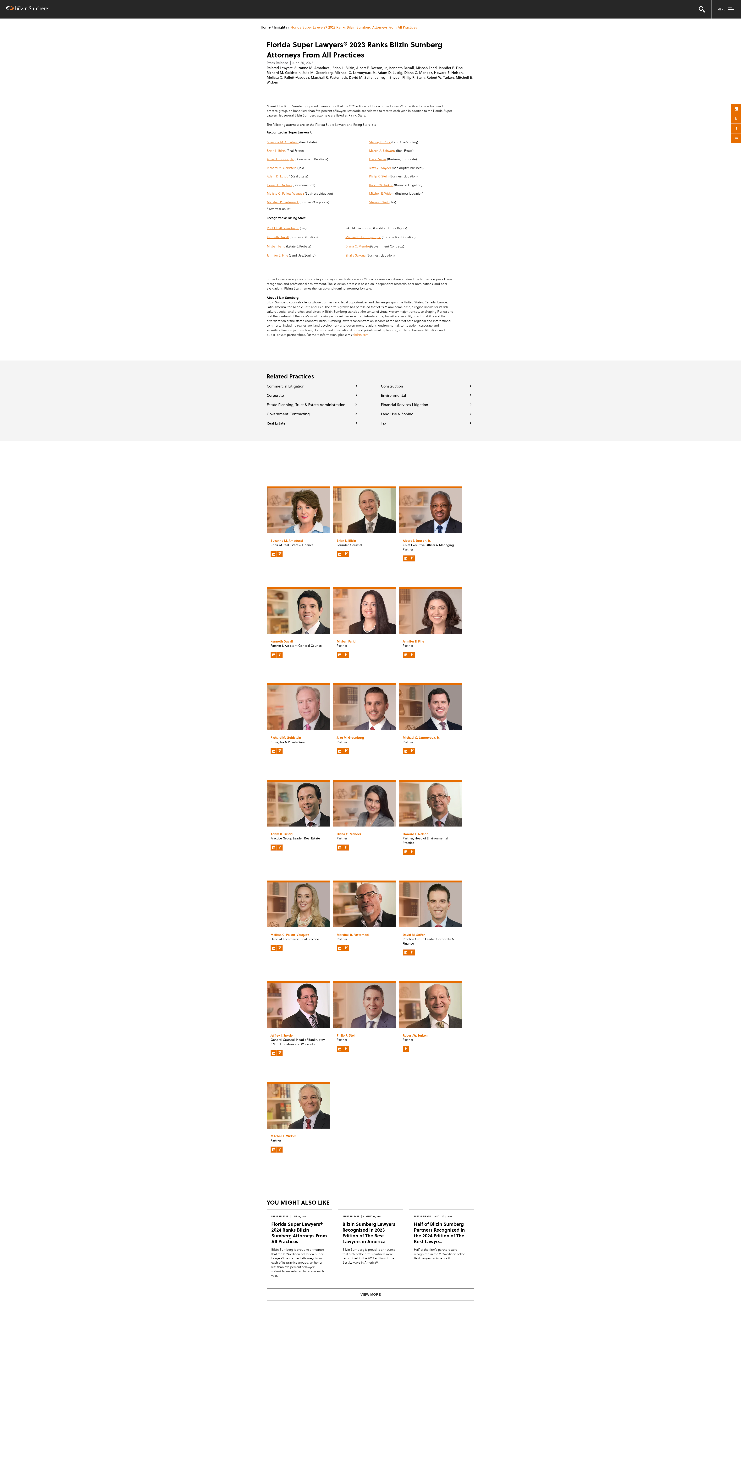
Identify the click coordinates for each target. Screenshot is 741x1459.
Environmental (393, 395)
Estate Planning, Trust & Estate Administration (306, 404)
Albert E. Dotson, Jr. (371, 67)
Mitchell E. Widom (381, 193)
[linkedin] (736, 109)
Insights (280, 27)
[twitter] (736, 118)
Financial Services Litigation (404, 404)
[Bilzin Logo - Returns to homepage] (27, 9)
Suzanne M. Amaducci (312, 67)
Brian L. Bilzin (343, 67)
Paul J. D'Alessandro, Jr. (283, 228)
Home (266, 27)
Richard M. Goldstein (284, 72)
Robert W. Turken (440, 77)
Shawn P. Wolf (379, 202)
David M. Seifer (361, 77)
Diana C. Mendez (418, 72)
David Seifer (377, 159)
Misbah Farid (426, 67)
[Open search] (701, 9)
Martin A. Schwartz (382, 150)
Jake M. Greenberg (318, 72)
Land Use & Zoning (397, 413)
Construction (392, 386)
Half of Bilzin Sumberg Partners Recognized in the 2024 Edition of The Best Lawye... (439, 1233)
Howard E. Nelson (448, 72)
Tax (383, 423)
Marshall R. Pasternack (329, 77)
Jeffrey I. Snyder (387, 77)
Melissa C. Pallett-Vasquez (288, 77)
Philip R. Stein (413, 77)
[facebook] (736, 128)
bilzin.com (361, 334)
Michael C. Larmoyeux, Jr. (355, 72)
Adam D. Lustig (390, 72)
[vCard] (280, 554)
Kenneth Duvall (401, 67)
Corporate (275, 395)
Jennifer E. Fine (451, 67)
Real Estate (276, 423)
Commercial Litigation (286, 386)
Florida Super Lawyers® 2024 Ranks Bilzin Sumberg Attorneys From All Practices (299, 1233)
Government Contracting (288, 413)
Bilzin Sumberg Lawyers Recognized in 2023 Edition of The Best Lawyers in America (369, 1233)
